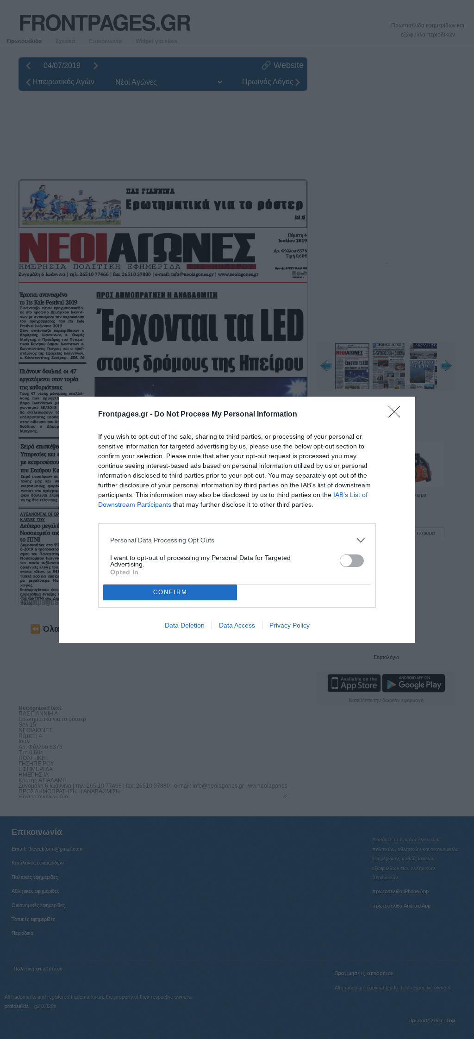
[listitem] (237, 540)
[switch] (352, 560)
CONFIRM (170, 592)
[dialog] (237, 520)
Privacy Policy (289, 625)
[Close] (397, 414)
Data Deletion (185, 625)
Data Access (237, 625)
